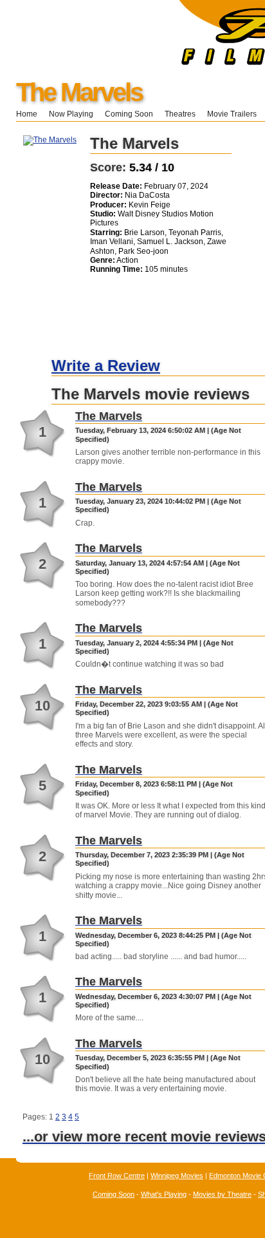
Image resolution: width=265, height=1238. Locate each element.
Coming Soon (129, 114)
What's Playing (164, 1194)
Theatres (180, 114)
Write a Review (105, 365)
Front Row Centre (117, 1175)
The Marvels (79, 92)
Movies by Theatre (222, 1194)
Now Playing (71, 114)
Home (26, 114)
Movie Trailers (232, 114)
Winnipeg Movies (177, 1175)
